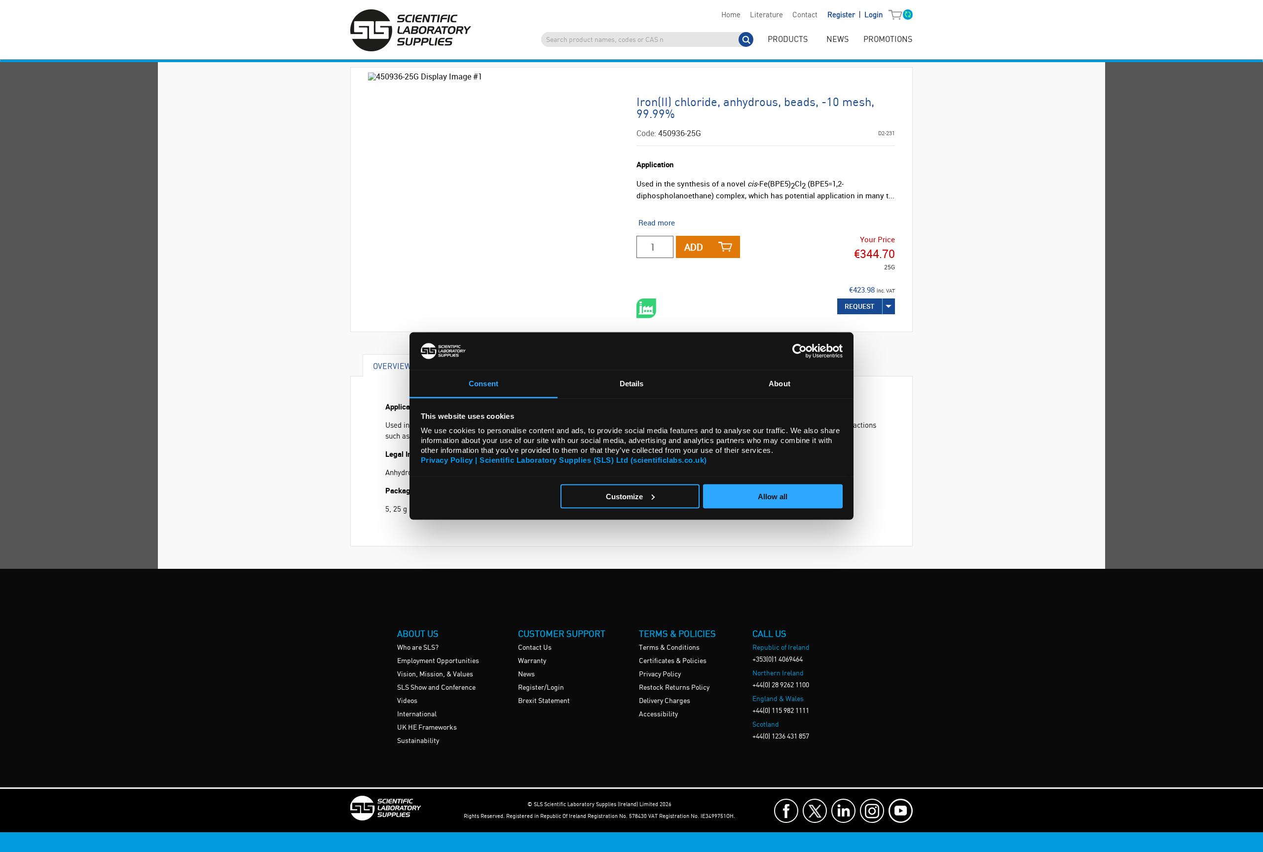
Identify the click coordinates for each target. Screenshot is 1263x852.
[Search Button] (746, 39)
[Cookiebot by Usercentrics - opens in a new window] (799, 350)
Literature (766, 15)
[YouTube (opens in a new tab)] (901, 811)
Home (731, 15)
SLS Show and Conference (436, 687)
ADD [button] (693, 247)
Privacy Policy (660, 674)
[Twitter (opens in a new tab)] (815, 811)
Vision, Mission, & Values (435, 674)
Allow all (772, 496)
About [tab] (779, 383)
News (526, 674)
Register (842, 15)
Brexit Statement (544, 701)
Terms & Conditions (669, 647)
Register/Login (541, 687)
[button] (898, 15)
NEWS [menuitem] (837, 40)
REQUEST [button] (860, 306)
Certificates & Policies (672, 661)
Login (873, 15)
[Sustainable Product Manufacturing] (646, 308)
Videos (407, 701)
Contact (804, 15)
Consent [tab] (483, 383)
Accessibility (658, 714)
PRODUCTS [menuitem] (788, 40)
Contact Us (535, 647)
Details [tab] (632, 383)
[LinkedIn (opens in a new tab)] (843, 811)
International (417, 714)
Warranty (532, 661)
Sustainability (418, 741)
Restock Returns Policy (674, 687)
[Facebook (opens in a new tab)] (786, 811)
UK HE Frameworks (427, 727)
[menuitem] (730, 15)
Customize (624, 496)
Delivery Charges (664, 701)
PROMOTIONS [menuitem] (887, 40)
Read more (656, 222)
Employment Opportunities (438, 661)
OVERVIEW (392, 366)
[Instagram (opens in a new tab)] (872, 811)
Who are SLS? (418, 647)
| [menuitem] (855, 15)
